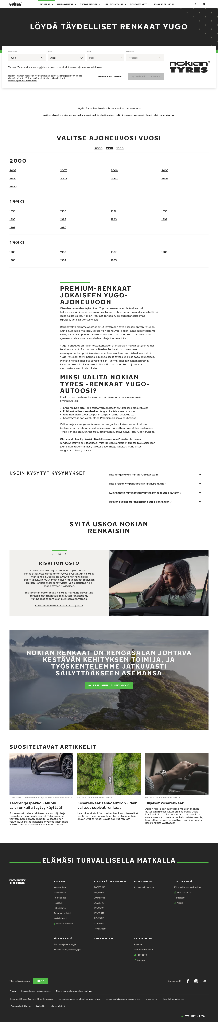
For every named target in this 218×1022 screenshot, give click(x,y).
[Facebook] (188, 981)
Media (180, 903)
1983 (114, 260)
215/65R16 (99, 918)
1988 (63, 252)
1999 (12, 211)
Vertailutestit (60, 918)
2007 (63, 170)
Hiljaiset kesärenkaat (164, 803)
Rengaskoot (100, 928)
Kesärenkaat (60, 887)
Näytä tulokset (148, 76)
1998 (63, 211)
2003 (63, 178)
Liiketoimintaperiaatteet (173, 999)
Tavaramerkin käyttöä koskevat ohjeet (123, 999)
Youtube (141, 960)
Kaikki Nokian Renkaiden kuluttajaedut (59, 605)
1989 (12, 252)
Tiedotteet (179, 897)
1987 (114, 252)
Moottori (130, 52)
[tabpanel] (86, 66)
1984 (63, 260)
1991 (12, 227)
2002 (114, 178)
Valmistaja (12, 52)
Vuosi (50, 52)
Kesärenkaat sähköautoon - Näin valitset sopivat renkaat (107, 805)
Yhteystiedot (143, 938)
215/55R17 (99, 903)
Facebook (142, 955)
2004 (12, 178)
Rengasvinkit (138, 4)
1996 (164, 211)
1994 (63, 219)
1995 (12, 219)
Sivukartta (40, 1006)
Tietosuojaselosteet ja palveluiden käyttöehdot (79, 999)
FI (196, 4)
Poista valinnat (110, 76)
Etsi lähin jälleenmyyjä (111, 685)
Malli (89, 52)
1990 (109, 148)
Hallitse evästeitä (57, 1006)
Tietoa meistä (89, 4)
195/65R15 (99, 892)
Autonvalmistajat (62, 913)
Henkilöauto (60, 897)
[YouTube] (204, 981)
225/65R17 (99, 923)
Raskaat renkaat (64, 923)
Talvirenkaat (60, 892)
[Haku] (204, 4)
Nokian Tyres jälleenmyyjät (67, 949)
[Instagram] (196, 981)
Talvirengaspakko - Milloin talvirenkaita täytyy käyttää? (36, 805)
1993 (114, 219)
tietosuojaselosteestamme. (22, 80)
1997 (113, 211)
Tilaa (40, 980)
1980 (120, 148)
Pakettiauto (60, 908)
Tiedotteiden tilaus (143, 949)
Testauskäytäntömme (21, 1006)
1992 (164, 219)
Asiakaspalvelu (163, 4)
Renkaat (45, 4)
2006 (114, 170)
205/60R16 (99, 897)
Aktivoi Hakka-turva (144, 887)
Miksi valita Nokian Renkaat (188, 887)
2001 (164, 178)
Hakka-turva (65, 4)
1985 (12, 260)
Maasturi (58, 903)
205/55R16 (99, 887)
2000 (98, 148)
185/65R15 (99, 908)
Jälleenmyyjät (113, 4)
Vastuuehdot (151, 999)
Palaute (138, 944)
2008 (12, 170)
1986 (164, 252)
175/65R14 (99, 913)
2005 (164, 170)
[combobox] (27, 57)
